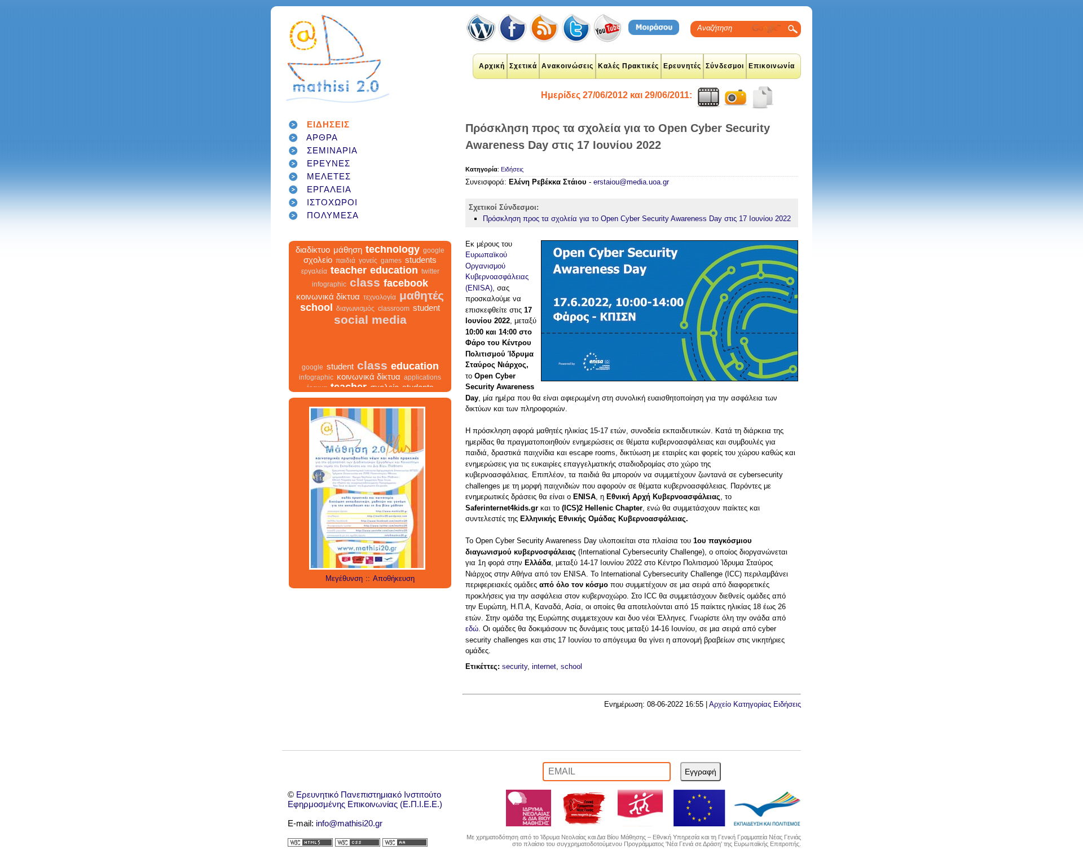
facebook (406, 295)
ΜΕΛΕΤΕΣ (329, 176)
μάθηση (347, 262)
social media (370, 332)
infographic (329, 296)
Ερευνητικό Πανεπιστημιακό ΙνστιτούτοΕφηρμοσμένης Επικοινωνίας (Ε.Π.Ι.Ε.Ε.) (365, 799)
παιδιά (345, 273)
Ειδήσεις (512, 169)
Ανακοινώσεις (567, 66)
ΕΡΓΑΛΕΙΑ (329, 189)
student (426, 320)
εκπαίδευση (333, 250)
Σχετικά (523, 66)
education (394, 283)
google (433, 262)
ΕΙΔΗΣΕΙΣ (328, 124)
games (391, 273)
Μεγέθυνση (344, 578)
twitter (430, 283)
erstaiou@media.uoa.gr (631, 182)
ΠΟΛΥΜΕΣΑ (333, 215)
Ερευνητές (682, 66)
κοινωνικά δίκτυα (328, 309)
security (514, 666)
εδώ (471, 628)
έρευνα (379, 251)
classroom (394, 321)
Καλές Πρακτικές (628, 66)
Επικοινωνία (772, 66)
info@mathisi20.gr (349, 823)
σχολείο (317, 272)
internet (544, 666)
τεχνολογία (379, 309)
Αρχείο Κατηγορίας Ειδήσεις (755, 704)
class (365, 295)
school (316, 320)
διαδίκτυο (313, 262)
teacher (349, 283)
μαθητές (421, 308)
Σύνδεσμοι (725, 66)
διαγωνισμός (355, 321)
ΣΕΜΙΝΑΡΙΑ (332, 150)
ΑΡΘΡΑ (322, 137)
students (421, 272)
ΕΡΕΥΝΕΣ (328, 163)
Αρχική (492, 66)
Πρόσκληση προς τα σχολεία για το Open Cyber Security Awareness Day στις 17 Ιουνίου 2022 (637, 218)
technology (393, 262)
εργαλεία (314, 283)
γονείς (368, 273)
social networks (417, 251)
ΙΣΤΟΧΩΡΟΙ (332, 202)
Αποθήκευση (394, 578)
